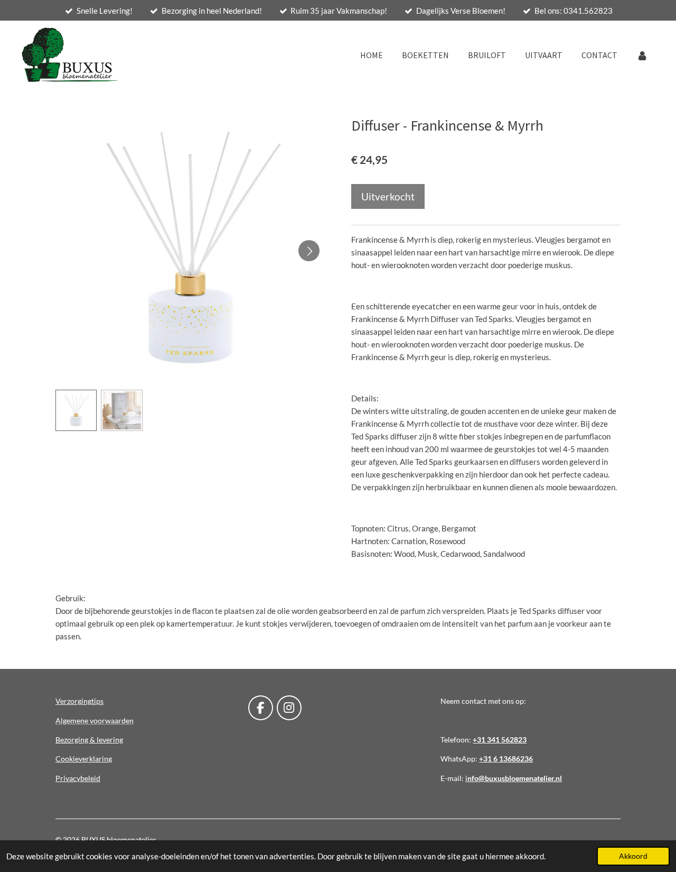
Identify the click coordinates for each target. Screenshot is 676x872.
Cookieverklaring (83, 758)
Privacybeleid (77, 778)
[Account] (642, 55)
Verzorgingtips (79, 700)
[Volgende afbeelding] (309, 250)
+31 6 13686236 (506, 758)
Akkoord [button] (633, 856)
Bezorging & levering (89, 739)
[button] (76, 410)
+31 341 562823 (500, 739)
